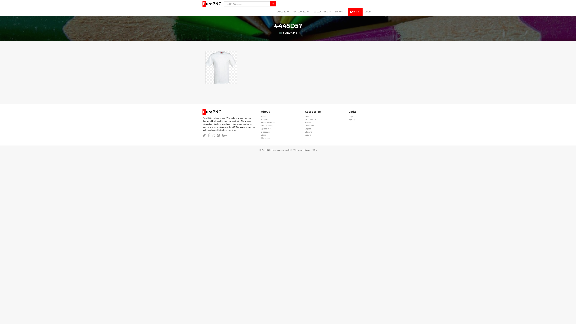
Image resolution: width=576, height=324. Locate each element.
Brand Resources (268, 123)
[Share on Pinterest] (218, 135)
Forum (339, 12)
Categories (300, 12)
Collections (321, 12)
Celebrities (309, 125)
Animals (308, 116)
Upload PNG (266, 129)
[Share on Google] (224, 135)
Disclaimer (265, 132)
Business (308, 123)
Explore (281, 12)
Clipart (308, 129)
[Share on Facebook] (209, 135)
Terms (263, 116)
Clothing (308, 132)
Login (368, 12)
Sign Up (356, 12)
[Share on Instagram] (213, 135)
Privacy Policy (267, 125)
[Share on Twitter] (204, 135)
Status (264, 135)
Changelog (265, 138)
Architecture (310, 119)
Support (264, 119)
